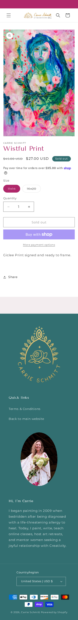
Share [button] (13, 277)
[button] (8, 15)
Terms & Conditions (25, 409)
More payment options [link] (39, 244)
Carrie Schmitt (30, 612)
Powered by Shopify (54, 612)
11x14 (14, 190)
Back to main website (26, 419)
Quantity (9, 198)
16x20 (34, 190)
